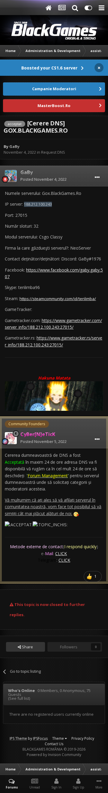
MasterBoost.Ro (54, 105)
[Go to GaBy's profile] (11, 176)
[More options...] (97, 177)
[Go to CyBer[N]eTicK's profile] (11, 438)
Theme (58, 738)
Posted (43, 179)
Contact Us (54, 743)
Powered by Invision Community (54, 754)
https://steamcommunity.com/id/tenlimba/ (58, 298)
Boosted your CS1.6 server (49, 68)
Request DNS (53, 152)
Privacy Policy (82, 738)
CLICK (61, 553)
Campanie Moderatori (54, 88)
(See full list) (19, 698)
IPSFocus (40, 738)
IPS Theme (18, 738)
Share (27, 647)
